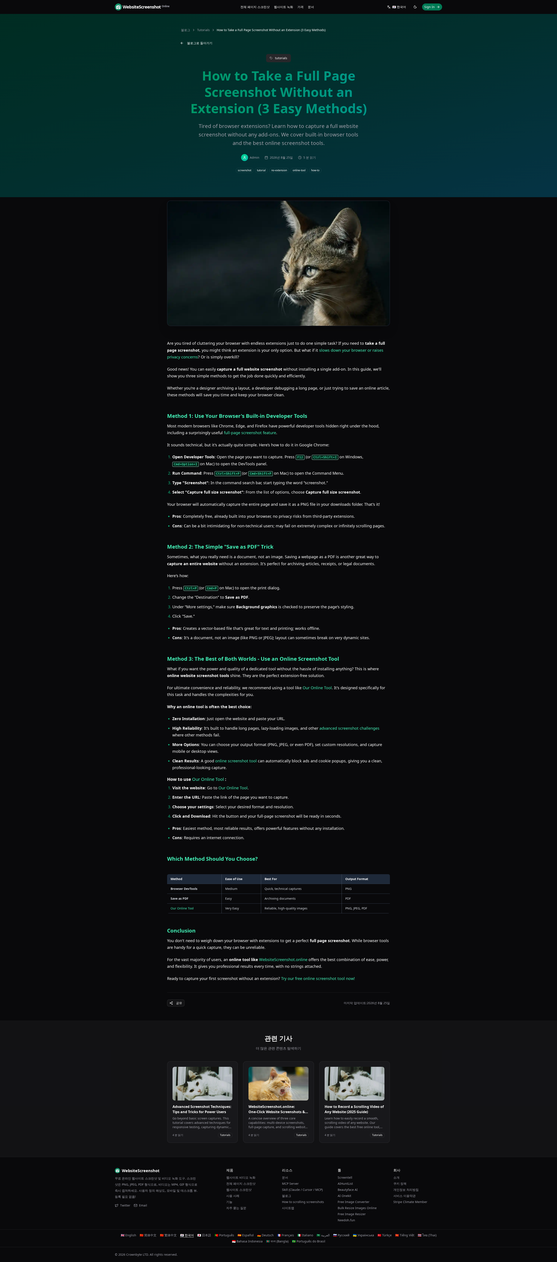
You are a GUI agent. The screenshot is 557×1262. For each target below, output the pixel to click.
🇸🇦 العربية (323, 1235)
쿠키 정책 (399, 1183)
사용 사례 (232, 1196)
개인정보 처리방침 (406, 1190)
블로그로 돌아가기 (199, 43)
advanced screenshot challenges (349, 728)
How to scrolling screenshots (303, 1202)
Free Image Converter (353, 1202)
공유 (179, 1003)
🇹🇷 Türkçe (384, 1235)
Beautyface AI (348, 1190)
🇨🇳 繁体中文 (168, 1235)
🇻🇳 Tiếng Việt (404, 1235)
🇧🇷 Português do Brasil (308, 1241)
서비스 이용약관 (404, 1196)
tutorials (203, 30)
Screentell (345, 1177)
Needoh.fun (346, 1220)
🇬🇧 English (128, 1235)
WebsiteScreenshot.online (283, 959)
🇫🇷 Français (285, 1235)
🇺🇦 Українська (363, 1235)
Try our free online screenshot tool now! (318, 978)
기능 (229, 1202)
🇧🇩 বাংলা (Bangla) (277, 1241)
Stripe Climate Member (410, 1202)
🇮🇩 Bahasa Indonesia (247, 1241)
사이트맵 (288, 1208)
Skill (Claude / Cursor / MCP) (302, 1190)
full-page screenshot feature (250, 432)
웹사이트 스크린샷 (239, 1190)
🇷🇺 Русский (341, 1235)
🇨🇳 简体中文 (148, 1235)
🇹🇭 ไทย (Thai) (427, 1235)
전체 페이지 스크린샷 (255, 7)
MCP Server (290, 1183)
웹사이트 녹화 (283, 7)
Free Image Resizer (352, 1214)
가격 (300, 7)
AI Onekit (344, 1196)
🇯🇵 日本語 (204, 1235)
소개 (396, 1177)
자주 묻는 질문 (236, 1208)
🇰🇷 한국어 (187, 1235)
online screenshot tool (236, 760)
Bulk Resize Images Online (357, 1208)
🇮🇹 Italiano (305, 1235)
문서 (311, 7)
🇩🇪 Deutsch (265, 1235)
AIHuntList (345, 1183)
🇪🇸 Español (246, 1235)
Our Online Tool (317, 687)
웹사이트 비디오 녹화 (240, 1177)
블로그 (185, 30)
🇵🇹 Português (224, 1235)
